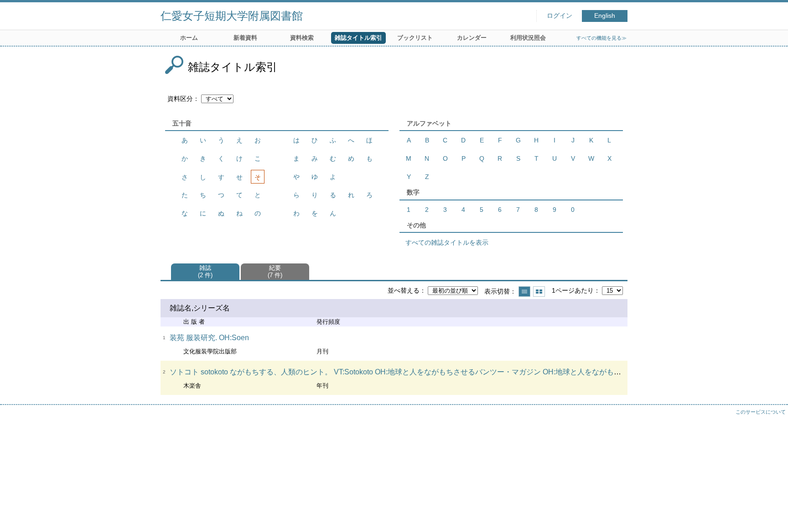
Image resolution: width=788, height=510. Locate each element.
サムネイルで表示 (539, 291)
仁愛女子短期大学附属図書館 (232, 16)
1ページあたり (573, 290)
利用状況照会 (528, 37)
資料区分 (180, 98)
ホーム (189, 37)
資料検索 (302, 37)
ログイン (559, 15)
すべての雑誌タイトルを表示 (446, 242)
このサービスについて (761, 412)
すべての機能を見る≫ (601, 38)
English (604, 15)
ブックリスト (415, 37)
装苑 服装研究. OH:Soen (209, 338)
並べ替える (404, 290)
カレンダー (472, 37)
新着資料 (245, 37)
